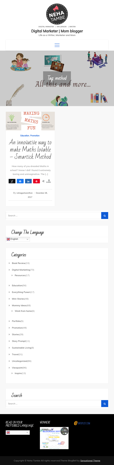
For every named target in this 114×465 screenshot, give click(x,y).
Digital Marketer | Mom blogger (57, 31)
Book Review (18, 263)
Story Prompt (19, 341)
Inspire (18, 373)
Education (24, 135)
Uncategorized (19, 361)
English (14, 239)
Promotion (34, 135)
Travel (15, 354)
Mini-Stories (18, 298)
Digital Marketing (21, 269)
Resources (20, 275)
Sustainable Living (21, 347)
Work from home (23, 311)
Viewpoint (17, 367)
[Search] (104, 215)
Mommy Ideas (19, 305)
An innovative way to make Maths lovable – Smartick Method (30, 149)
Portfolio (16, 321)
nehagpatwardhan (25, 193)
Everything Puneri (21, 292)
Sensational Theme (90, 460)
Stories (15, 334)
